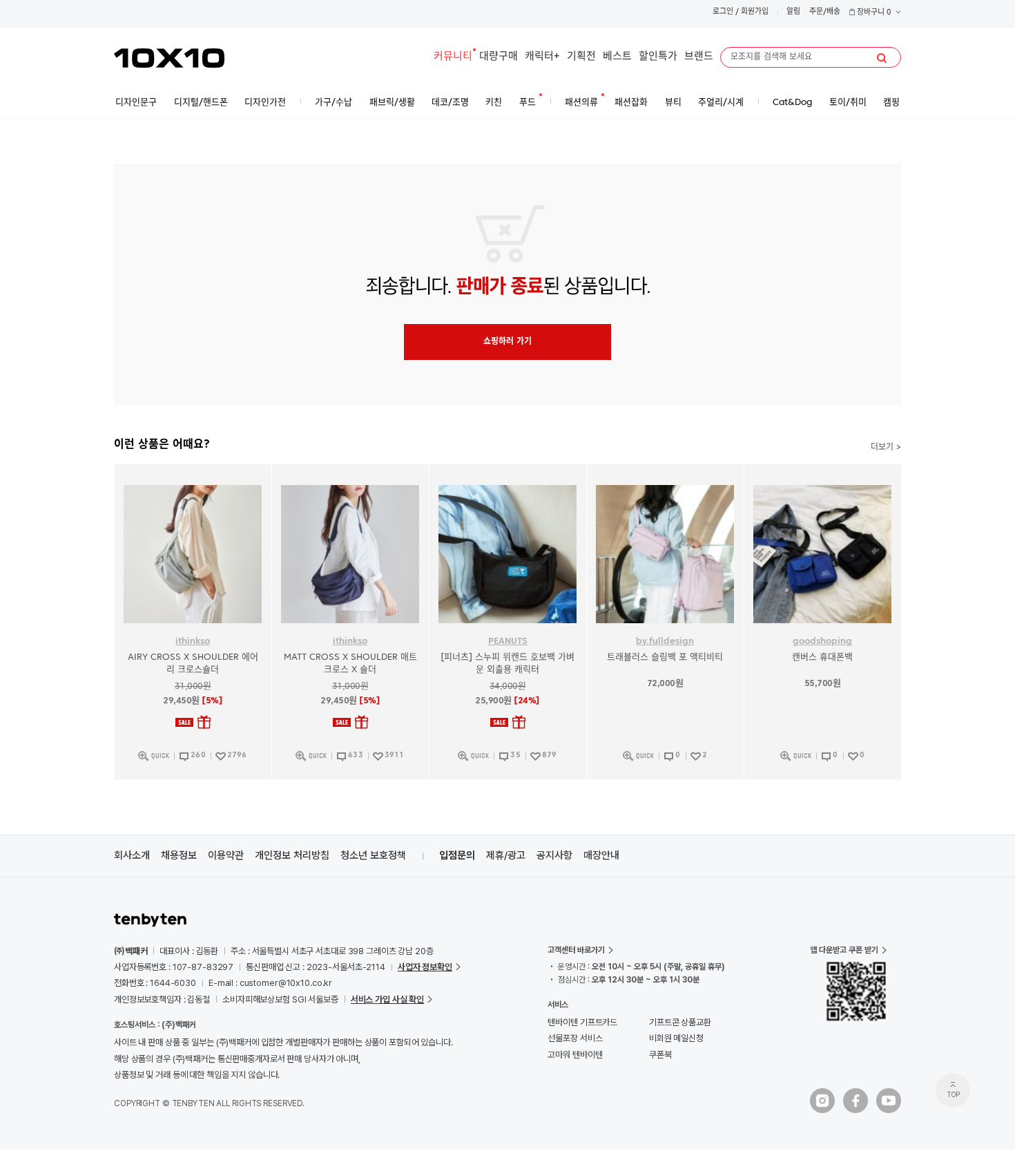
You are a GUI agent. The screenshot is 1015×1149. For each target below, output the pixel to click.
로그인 (723, 12)
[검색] (881, 58)
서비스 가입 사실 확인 (387, 999)
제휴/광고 (505, 855)
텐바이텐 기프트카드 (582, 1022)
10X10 (169, 58)
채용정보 (179, 855)
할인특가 (658, 57)
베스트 (617, 57)
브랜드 (698, 57)
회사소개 (132, 855)
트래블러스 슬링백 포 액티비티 (665, 657)
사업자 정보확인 (425, 967)
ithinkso (192, 641)
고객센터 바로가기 (576, 950)
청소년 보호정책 (373, 855)
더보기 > (886, 448)
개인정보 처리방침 (292, 855)
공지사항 (554, 855)
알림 (793, 12)
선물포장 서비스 (575, 1038)
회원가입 (754, 12)
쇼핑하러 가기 (507, 342)
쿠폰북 (660, 1055)
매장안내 (601, 855)
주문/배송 (824, 12)
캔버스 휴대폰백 (822, 657)
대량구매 (498, 57)
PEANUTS (508, 641)
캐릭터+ (542, 57)
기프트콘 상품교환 (680, 1022)
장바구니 (873, 13)
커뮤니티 (453, 57)
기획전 (581, 57)
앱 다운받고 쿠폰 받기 (844, 950)
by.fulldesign (665, 641)
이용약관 (226, 855)
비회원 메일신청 (676, 1038)
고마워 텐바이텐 (575, 1055)
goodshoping (822, 641)
